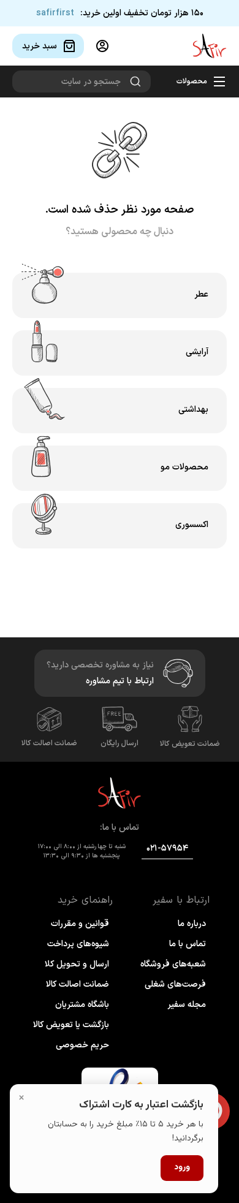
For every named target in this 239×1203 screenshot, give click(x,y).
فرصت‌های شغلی (175, 984)
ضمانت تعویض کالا (190, 744)
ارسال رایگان (119, 743)
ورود (182, 1167)
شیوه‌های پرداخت (78, 944)
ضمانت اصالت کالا (49, 743)
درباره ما (192, 923)
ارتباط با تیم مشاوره (120, 681)
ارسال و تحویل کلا (77, 964)
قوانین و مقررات (80, 923)
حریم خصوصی (82, 1045)
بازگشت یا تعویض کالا (71, 1025)
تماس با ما (187, 944)
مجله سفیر (186, 1004)
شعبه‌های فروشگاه (173, 964)
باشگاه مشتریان (82, 1004)
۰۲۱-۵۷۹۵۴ (167, 848)
